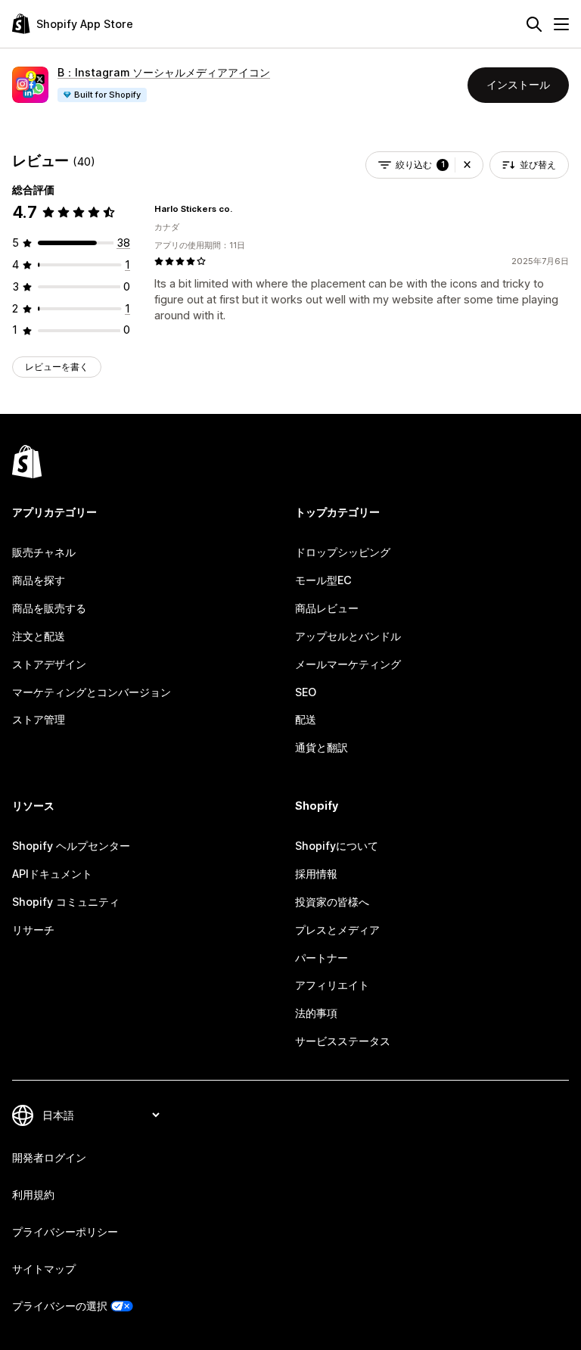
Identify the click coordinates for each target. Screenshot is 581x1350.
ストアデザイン (49, 664)
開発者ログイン (49, 1157)
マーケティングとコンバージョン (91, 692)
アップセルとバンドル (348, 636)
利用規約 (33, 1194)
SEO (305, 692)
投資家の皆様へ (332, 901)
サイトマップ (44, 1268)
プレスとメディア (337, 929)
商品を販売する (49, 608)
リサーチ (33, 929)
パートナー (321, 957)
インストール (518, 84)
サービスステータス (342, 1040)
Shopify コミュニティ (66, 901)
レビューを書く (57, 366)
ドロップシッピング (342, 552)
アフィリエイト (332, 984)
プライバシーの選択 (59, 1305)
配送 (305, 719)
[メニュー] (561, 24)
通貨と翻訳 (321, 747)
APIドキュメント (52, 873)
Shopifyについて (336, 845)
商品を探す (38, 580)
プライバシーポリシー (65, 1231)
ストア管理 (38, 719)
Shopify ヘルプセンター (71, 845)
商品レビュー (327, 608)
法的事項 (316, 1012)
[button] (467, 165)
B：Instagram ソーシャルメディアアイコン (163, 72)
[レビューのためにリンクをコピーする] (241, 209)
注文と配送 (38, 636)
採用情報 (316, 873)
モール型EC (323, 580)
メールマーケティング (348, 664)
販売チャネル (44, 552)
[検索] (534, 24)
